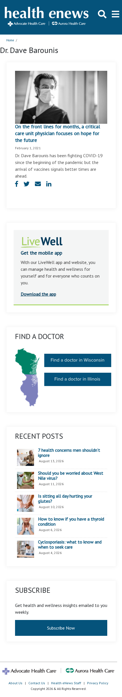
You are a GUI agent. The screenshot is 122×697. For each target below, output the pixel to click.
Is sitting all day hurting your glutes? (65, 499)
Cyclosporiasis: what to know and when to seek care (70, 544)
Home (10, 40)
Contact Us (36, 683)
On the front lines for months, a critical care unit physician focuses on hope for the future (57, 133)
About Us (15, 683)
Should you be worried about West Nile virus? (70, 476)
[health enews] (47, 17)
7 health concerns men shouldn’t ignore (69, 453)
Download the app (38, 294)
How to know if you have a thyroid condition (71, 522)
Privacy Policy (97, 683)
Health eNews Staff (66, 683)
